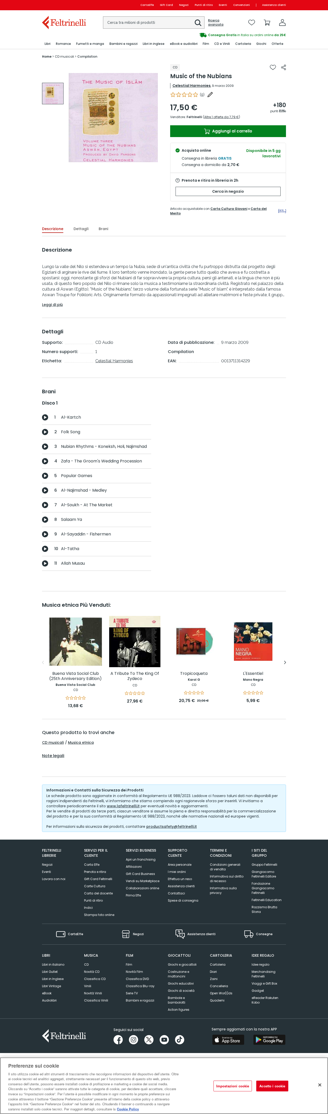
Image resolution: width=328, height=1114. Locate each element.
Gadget (258, 990)
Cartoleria (217, 964)
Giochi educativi (181, 983)
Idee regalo (260, 964)
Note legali (53, 756)
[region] (164, 1085)
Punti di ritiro (204, 5)
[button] (198, 22)
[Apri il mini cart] (267, 22)
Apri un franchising (141, 859)
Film (129, 964)
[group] (53, 93)
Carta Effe (91, 864)
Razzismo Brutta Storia (264, 909)
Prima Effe (133, 895)
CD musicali (53, 742)
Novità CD (91, 971)
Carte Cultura (94, 886)
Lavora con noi (53, 879)
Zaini (214, 979)
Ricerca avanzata (215, 22)
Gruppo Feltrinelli (264, 864)
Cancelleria (219, 986)
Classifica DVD (137, 979)
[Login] (282, 22)
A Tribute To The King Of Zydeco (134, 676)
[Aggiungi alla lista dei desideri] (273, 67)
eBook (47, 993)
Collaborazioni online (142, 888)
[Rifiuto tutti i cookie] (319, 1085)
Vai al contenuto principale (63, 5)
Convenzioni (241, 5)
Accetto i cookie (272, 1086)
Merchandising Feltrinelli (263, 973)
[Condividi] (283, 67)
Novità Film (134, 971)
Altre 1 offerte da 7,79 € (221, 117)
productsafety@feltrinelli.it (171, 826)
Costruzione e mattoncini (178, 973)
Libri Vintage (51, 986)
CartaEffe (147, 5)
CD (86, 964)
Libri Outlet (50, 971)
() (202, 94)
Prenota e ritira (95, 872)
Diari (213, 971)
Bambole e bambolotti (176, 1000)
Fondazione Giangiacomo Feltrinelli (263, 888)
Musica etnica (81, 742)
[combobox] (153, 22)
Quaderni (217, 1000)
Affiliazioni (134, 866)
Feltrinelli (194, 117)
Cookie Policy (128, 1108)
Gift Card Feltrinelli (98, 879)
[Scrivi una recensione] (210, 94)
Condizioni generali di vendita (225, 866)
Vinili (87, 986)
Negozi (184, 5)
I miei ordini (177, 872)
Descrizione (52, 228)
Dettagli (81, 228)
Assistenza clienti (274, 5)
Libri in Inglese (53, 979)
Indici (88, 907)
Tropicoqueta (194, 673)
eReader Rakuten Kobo (265, 1000)
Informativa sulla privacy (223, 890)
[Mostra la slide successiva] (285, 662)
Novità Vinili (93, 993)
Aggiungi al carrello (231, 131)
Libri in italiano (53, 964)
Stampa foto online (99, 915)
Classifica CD (95, 979)
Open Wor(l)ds (221, 993)
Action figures (178, 1009)
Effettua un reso (180, 879)
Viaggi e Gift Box (264, 983)
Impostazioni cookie (232, 1086)
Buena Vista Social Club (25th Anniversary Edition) (75, 676)
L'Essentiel (253, 673)
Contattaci (176, 893)
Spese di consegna (183, 900)
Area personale (179, 864)
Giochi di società (181, 990)
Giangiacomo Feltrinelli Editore (264, 874)
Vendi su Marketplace (142, 881)
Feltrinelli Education (267, 900)
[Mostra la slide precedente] (42, 662)
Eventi (223, 5)
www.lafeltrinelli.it (123, 806)
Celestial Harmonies (191, 85)
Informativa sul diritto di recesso (226, 878)
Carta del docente (98, 893)
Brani (103, 228)
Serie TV (132, 993)
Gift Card (166, 5)
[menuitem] (47, 44)
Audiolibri (49, 1000)
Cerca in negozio (228, 191)
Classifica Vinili (96, 1000)
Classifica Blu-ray (140, 986)
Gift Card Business (140, 874)
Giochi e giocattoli (182, 964)
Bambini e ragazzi (140, 1000)
